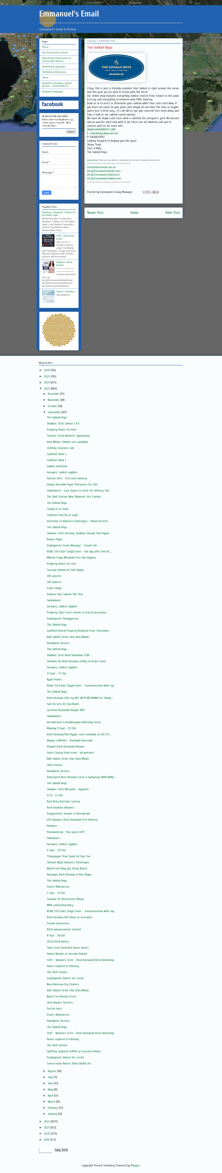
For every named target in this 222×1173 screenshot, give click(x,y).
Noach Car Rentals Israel (61, 996)
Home (134, 212)
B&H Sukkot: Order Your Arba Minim (68, 637)
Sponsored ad (92, 160)
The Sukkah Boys (57, 417)
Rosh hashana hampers (60, 807)
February (53, 1108)
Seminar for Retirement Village (65, 899)
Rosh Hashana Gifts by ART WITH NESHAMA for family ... (80, 698)
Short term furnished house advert (68, 947)
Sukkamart (53, 838)
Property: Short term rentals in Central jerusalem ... (77, 612)
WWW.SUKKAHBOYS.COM (101, 129)
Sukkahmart (54, 600)
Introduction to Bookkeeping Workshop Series (74, 722)
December (54, 394)
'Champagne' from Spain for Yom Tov (68, 856)
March (52, 1102)
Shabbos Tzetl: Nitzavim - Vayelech (68, 789)
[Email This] (144, 192)
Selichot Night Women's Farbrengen (68, 862)
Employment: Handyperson (62, 618)
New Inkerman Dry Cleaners (63, 984)
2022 (47, 1121)
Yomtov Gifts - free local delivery (67, 478)
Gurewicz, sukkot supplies (62, 472)
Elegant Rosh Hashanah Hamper (65, 746)
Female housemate (58, 923)
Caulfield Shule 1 (56, 460)
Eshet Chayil (54, 588)
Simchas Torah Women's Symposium (68, 435)
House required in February (63, 966)
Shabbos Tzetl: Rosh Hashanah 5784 (68, 655)
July (50, 1077)
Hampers (52, 826)
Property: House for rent (61, 563)
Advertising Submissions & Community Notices (56, 59)
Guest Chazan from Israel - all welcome (70, 752)
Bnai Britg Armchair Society (63, 801)
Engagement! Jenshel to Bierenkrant (68, 813)
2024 (47, 382)
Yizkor (45, 77)
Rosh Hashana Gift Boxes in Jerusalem (69, 917)
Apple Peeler (54, 679)
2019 (47, 1140)
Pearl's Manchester (58, 887)
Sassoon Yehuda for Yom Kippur (65, 570)
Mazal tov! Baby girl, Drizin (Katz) (67, 868)
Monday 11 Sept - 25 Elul (61, 728)
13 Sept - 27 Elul (56, 673)
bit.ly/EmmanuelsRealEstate (104, 171)
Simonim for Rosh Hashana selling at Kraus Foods (76, 661)
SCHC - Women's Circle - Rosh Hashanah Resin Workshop (80, 960)
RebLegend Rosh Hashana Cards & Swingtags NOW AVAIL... (81, 777)
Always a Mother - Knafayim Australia (70, 740)
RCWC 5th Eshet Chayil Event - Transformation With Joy (80, 685)
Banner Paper (55, 539)
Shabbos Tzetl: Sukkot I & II (63, 423)
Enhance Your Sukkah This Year (65, 594)
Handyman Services (58, 643)
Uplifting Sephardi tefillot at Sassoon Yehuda (74, 1051)
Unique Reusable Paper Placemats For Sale (72, 484)
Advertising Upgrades (54, 66)
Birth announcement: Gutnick (64, 929)
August (52, 1071)
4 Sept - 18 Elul (56, 935)
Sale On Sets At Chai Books (63, 704)
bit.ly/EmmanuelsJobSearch (103, 174)
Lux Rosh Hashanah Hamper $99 (66, 710)
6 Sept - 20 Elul (56, 850)
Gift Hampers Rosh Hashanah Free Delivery (72, 819)
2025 (47, 376)
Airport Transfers (65, 291)
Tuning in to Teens (58, 509)
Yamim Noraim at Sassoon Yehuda (67, 954)
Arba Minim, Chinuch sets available (67, 442)
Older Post (172, 212)
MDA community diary (60, 905)
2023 (47, 388)
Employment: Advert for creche (65, 978)
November (54, 400)
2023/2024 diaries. (58, 941)
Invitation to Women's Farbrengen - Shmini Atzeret (77, 521)
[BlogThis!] (147, 192)
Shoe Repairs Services (60, 1002)
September (54, 412)
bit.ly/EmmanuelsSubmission (104, 178)
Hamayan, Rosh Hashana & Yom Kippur (69, 874)
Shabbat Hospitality (52, 91)
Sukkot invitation (57, 466)
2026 (47, 370)
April (51, 1095)
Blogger (135, 1165)
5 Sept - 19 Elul (56, 893)
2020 (47, 1133)
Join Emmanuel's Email (54, 52)
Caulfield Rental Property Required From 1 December (78, 631)
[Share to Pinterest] (157, 192)
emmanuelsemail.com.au (101, 167)
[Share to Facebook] (154, 192)
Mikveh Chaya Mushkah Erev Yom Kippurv (71, 557)
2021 (47, 1127)
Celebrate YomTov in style (62, 515)
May (51, 1089)
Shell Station (54, 765)
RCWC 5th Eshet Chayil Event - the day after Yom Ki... (79, 551)
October (53, 406)
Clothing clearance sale (60, 448)
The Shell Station (57, 972)
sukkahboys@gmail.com (104, 133)
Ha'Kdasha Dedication (54, 72)
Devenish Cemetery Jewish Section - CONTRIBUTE (57, 84)
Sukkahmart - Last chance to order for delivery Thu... (78, 490)
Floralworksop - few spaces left (66, 832)
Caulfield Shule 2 (56, 454)
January (53, 1114)
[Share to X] (151, 192)
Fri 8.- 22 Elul (55, 795)
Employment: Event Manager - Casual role (72, 545)
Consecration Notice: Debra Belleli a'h (69, 1063)
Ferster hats (54, 1008)
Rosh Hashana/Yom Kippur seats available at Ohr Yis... (79, 734)
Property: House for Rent (61, 429)
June (51, 1083)
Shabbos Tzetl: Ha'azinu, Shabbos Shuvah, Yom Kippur (78, 533)
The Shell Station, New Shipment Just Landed (74, 496)
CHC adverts (54, 576)
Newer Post (95, 212)
